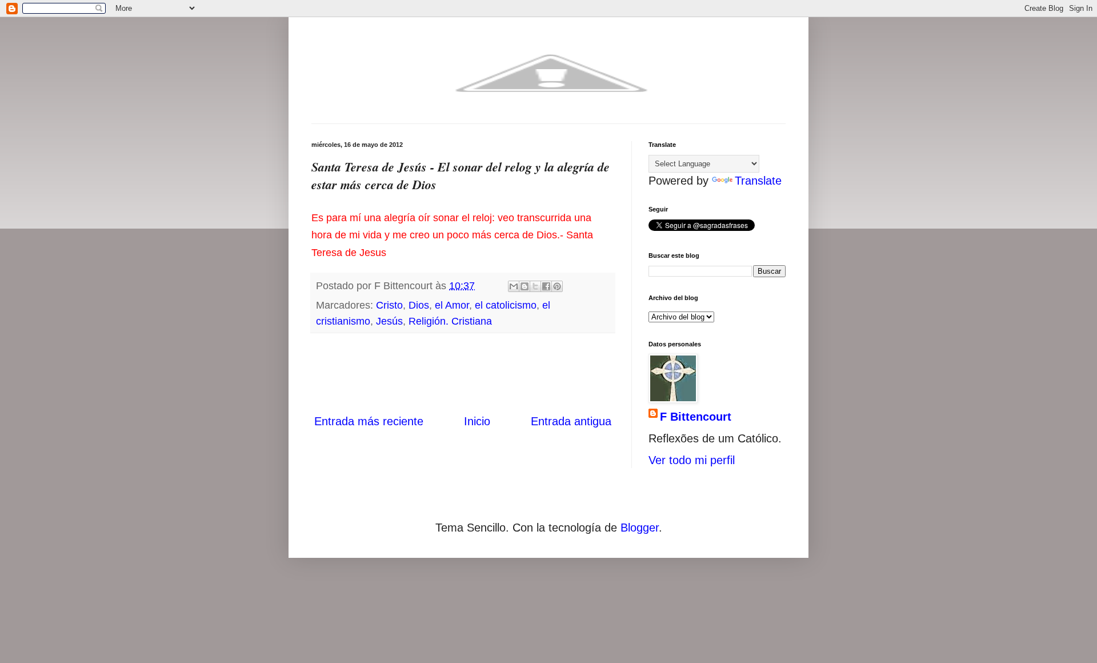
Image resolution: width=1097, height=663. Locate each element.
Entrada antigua (571, 421)
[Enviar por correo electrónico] (513, 286)
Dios (419, 305)
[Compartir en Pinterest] (557, 286)
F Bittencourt (695, 416)
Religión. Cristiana (450, 321)
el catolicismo (506, 305)
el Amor (452, 305)
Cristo (389, 305)
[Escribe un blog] (524, 286)
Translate (758, 180)
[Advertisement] (462, 373)
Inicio (477, 421)
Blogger (639, 527)
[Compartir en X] (535, 286)
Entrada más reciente (368, 421)
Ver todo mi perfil (691, 460)
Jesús (389, 321)
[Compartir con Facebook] (546, 286)
